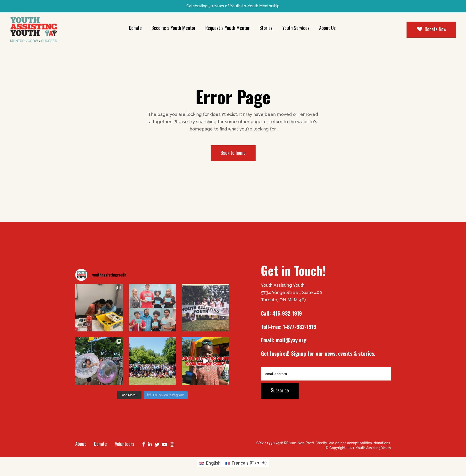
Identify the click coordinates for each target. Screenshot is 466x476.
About (80, 443)
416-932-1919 (287, 313)
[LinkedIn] (150, 444)
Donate (100, 443)
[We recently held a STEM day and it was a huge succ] (99, 307)
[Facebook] (143, 443)
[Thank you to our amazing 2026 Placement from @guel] (152, 307)
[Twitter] (157, 444)
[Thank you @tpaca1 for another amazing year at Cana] (99, 361)
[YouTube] (164, 444)
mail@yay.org (291, 340)
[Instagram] (172, 444)
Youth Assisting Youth (373, 448)
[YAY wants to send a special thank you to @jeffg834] (152, 361)
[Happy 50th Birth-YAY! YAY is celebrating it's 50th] (205, 307)
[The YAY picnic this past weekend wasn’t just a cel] (205, 361)
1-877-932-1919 (299, 326)
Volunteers (124, 443)
